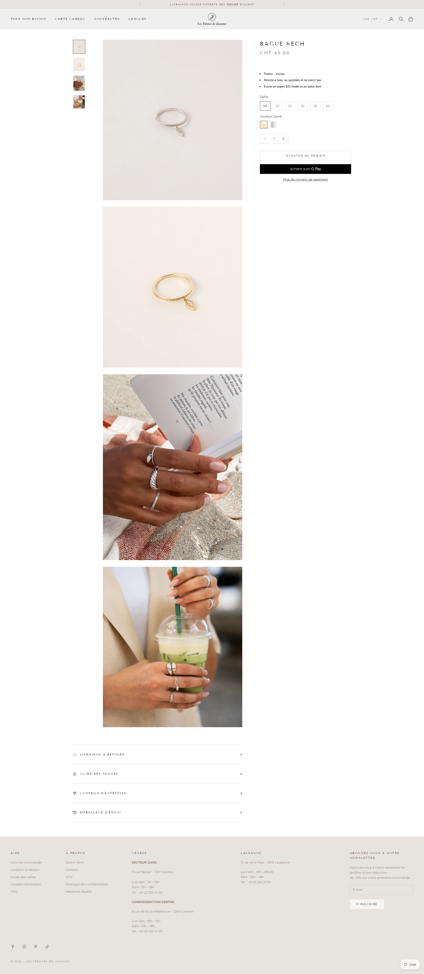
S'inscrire (367, 904)
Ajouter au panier (305, 155)
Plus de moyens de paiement (305, 179)
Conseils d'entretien (26, 884)
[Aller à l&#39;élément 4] (79, 102)
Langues (138, 19)
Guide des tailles (23, 877)
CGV (69, 877)
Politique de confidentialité (87, 884)
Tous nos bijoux (28, 19)
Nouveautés (107, 19)
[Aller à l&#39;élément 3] (79, 83)
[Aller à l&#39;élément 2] (79, 64)
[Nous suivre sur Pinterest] (36, 946)
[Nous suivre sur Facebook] (13, 946)
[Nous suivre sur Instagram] (24, 946)
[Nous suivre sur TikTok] (47, 946)
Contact (72, 870)
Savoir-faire (74, 862)
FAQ (14, 892)
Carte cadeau (70, 19)
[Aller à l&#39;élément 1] (79, 47)
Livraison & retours (25, 870)
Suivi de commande (26, 862)
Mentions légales (79, 892)
